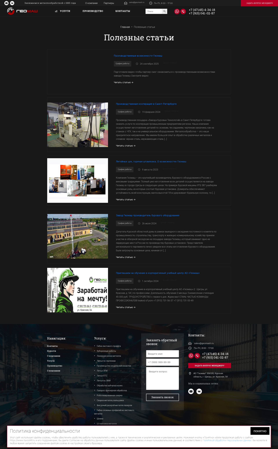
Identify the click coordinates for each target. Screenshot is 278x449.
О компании (91, 3)
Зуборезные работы (106, 351)
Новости (51, 351)
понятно (260, 431)
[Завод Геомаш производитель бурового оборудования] (77, 235)
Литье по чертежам (106, 361)
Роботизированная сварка (109, 395)
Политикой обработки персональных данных (227, 440)
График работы (122, 63)
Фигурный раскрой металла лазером (114, 405)
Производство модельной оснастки (114, 366)
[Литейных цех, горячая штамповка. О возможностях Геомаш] (77, 180)
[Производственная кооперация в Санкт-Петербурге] (77, 124)
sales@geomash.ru (136, 2)
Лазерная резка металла (109, 356)
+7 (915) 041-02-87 (202, 13)
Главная (125, 26)
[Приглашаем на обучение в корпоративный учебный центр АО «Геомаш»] (77, 289)
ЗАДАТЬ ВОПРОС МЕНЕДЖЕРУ (259, 3)
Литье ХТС (102, 376)
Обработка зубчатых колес (110, 385)
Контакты (122, 10)
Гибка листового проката (109, 346)
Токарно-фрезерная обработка (112, 390)
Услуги (64, 10)
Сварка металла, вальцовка (110, 400)
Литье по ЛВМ (103, 380)
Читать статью (122, 82)
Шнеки (100, 418)
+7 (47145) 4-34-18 (202, 10)
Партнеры (109, 3)
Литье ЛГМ (102, 371)
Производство (93, 10)
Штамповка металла (107, 423)
